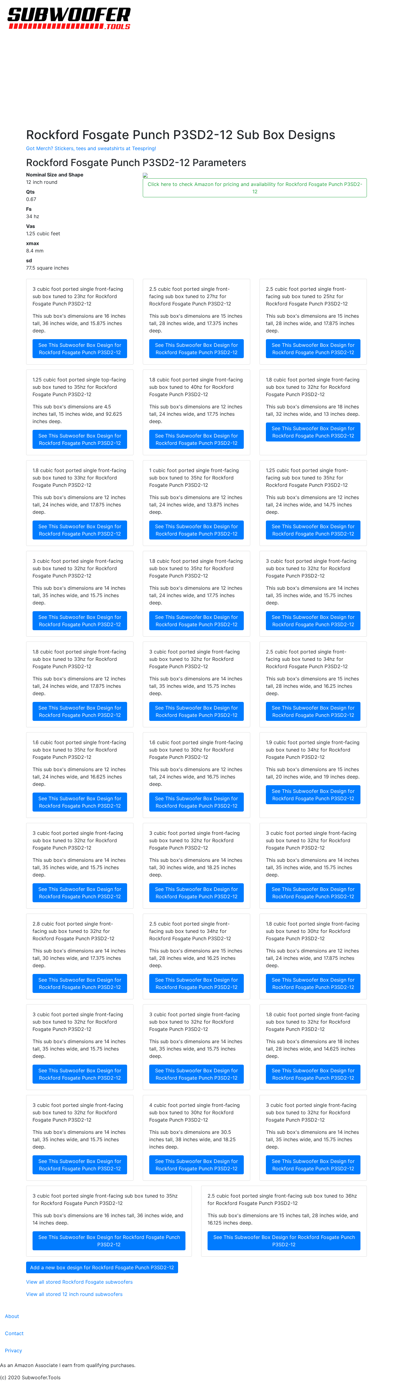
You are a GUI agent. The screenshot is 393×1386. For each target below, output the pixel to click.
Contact (14, 1333)
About (12, 1316)
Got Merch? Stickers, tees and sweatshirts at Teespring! (91, 148)
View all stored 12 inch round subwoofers (74, 1294)
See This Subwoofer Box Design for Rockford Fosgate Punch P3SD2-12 (79, 348)
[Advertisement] (196, 81)
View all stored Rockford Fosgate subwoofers (79, 1282)
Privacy (13, 1350)
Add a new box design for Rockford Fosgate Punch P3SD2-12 (102, 1267)
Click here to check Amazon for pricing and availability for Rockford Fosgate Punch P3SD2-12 (255, 188)
